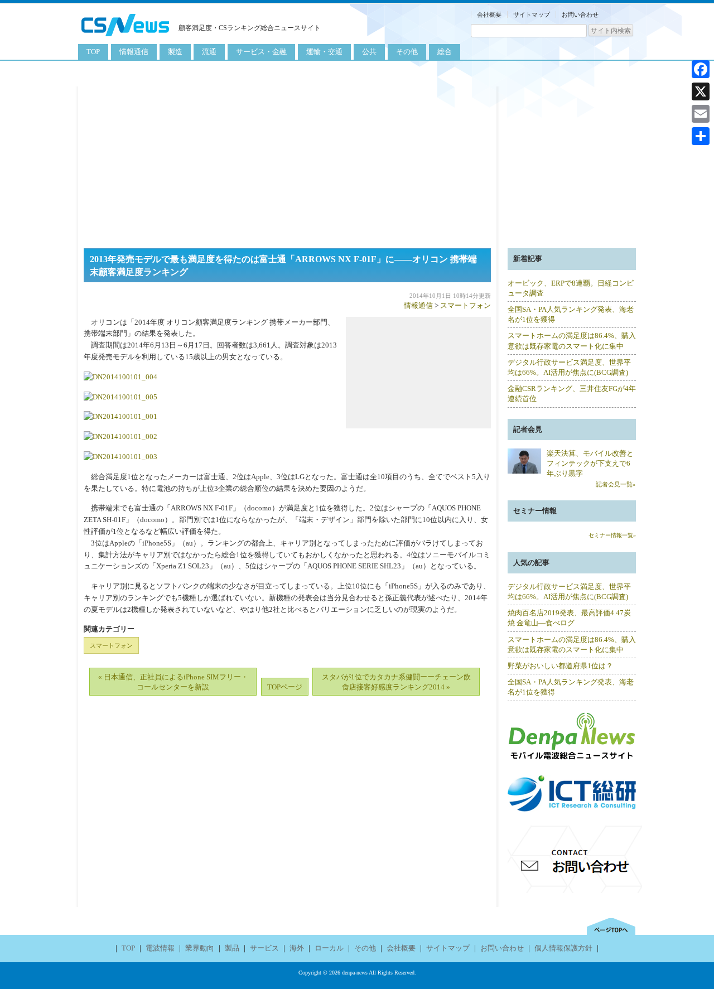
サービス (264, 948)
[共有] (700, 136)
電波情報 (160, 948)
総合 (444, 51)
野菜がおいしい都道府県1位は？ (560, 666)
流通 (209, 51)
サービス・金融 (261, 51)
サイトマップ (531, 14)
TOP (93, 51)
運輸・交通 (324, 51)
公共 (369, 51)
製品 (232, 948)
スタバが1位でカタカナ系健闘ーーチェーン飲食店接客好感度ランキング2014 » (396, 682)
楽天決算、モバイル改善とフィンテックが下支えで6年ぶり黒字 (590, 463)
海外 (297, 948)
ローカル (329, 948)
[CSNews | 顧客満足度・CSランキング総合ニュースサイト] (125, 37)
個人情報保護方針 (563, 948)
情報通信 (133, 51)
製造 (175, 51)
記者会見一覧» (616, 484)
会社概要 (489, 14)
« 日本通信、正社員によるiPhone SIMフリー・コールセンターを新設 (173, 682)
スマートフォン (465, 305)
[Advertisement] (357, 164)
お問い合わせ (580, 14)
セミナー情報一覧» (612, 535)
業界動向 (199, 948)
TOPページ (284, 687)
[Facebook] (700, 69)
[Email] (700, 114)
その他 (407, 51)
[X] (700, 91)
